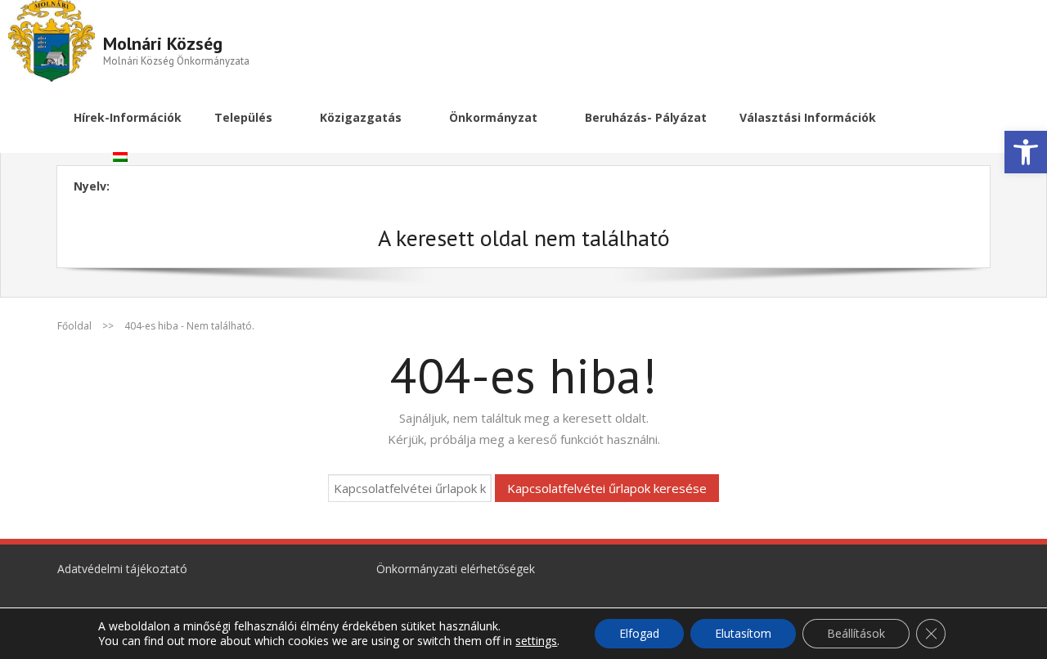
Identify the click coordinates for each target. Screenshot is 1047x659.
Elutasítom (743, 633)
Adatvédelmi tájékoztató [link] (122, 568)
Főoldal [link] (74, 326)
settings (536, 641)
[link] (1025, 152)
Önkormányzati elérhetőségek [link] (455, 568)
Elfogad (639, 633)
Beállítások (856, 633)
